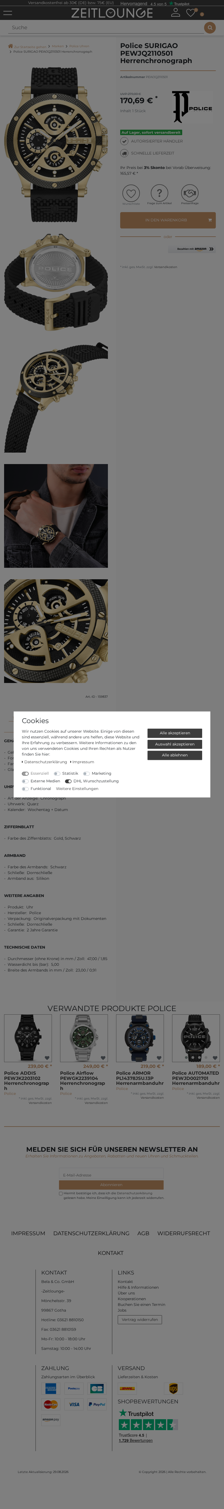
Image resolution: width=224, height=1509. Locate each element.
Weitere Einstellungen (77, 788)
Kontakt (110, 1253)
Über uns (126, 1293)
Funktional (41, 788)
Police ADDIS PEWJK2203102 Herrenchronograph (26, 1081)
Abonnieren (111, 1184)
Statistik (70, 773)
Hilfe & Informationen (138, 1287)
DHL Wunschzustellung (96, 781)
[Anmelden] (175, 12)
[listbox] (196, 1038)
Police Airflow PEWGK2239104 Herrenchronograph (82, 1081)
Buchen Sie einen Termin (141, 1304)
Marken (58, 46)
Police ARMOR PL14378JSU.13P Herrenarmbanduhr (140, 1078)
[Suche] (210, 28)
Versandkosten (165, 267)
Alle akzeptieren (175, 732)
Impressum (28, 1233)
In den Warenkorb (166, 220)
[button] (192, 251)
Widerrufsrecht (183, 1233)
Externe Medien (45, 781)
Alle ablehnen (175, 755)
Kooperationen (132, 1298)
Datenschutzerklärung (91, 1233)
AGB (143, 1233)
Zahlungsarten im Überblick (68, 1376)
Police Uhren (79, 46)
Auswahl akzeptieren (174, 744)
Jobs (122, 1310)
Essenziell (40, 773)
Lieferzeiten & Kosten (138, 1376)
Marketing (101, 773)
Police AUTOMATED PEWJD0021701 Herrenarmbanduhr (196, 1078)
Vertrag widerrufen (140, 1319)
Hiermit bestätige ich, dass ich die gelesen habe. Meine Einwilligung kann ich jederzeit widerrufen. (114, 1195)
